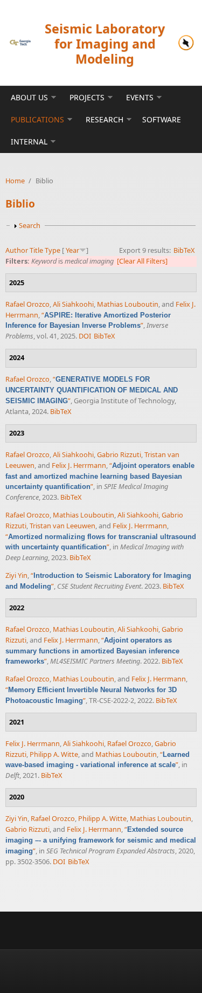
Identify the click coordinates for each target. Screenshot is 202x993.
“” (88, 320)
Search (29, 225)
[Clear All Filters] (142, 261)
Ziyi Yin (16, 575)
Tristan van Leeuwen (62, 525)
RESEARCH (104, 119)
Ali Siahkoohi (73, 304)
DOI (85, 336)
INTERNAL (29, 141)
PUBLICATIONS (37, 119)
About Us (29, 97)
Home (15, 180)
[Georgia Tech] (20, 42)
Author (16, 250)
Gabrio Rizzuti (119, 454)
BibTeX (184, 250)
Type (52, 250)
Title (36, 250)
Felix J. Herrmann (79, 465)
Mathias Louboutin (127, 304)
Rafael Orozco (27, 304)
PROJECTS (87, 97)
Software (161, 119)
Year (72, 250)
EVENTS (140, 97)
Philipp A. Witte (54, 754)
